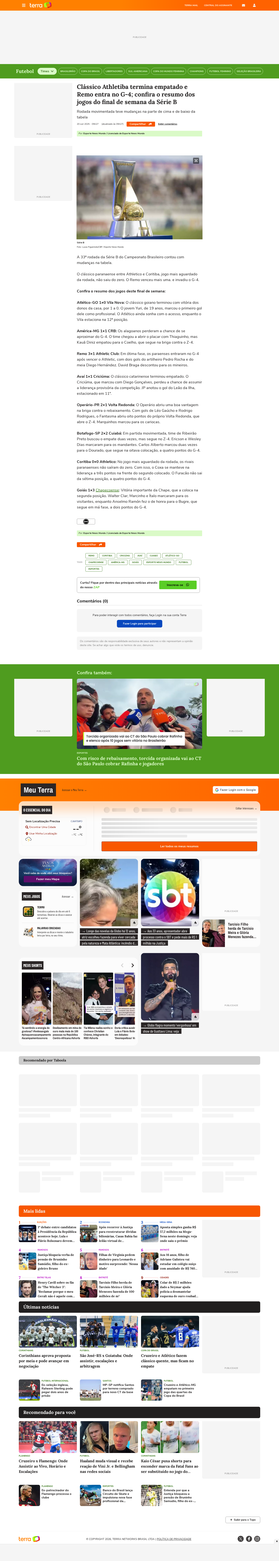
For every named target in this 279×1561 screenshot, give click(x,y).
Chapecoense (107, 490)
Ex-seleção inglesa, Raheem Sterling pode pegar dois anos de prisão (57, 1390)
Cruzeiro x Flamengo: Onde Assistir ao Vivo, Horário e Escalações (43, 1466)
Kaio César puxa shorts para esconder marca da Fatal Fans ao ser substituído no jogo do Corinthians (169, 1466)
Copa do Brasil (150, 1350)
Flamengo (24, 1455)
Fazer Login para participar (139, 623)
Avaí (139, 555)
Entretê (164, 1249)
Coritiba (107, 555)
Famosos (43, 1249)
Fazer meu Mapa (47, 879)
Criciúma (125, 555)
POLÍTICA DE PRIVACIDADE (174, 1539)
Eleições (41, 1222)
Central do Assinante (218, 5)
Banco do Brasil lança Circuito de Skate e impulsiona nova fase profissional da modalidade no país (118, 1496)
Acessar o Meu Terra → (74, 790)
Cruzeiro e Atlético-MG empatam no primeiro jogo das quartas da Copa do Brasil (180, 1390)
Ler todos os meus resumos (179, 846)
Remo (91, 555)
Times (45, 71)
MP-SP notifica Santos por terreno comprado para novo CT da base (118, 1388)
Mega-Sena (166, 1222)
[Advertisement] (231, 1390)
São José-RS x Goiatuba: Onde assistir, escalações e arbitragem (106, 1360)
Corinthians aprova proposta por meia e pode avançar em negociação (45, 1360)
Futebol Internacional (55, 1380)
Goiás (135, 562)
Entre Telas (44, 1277)
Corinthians (26, 1350)
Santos (107, 1380)
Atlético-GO (172, 555)
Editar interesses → (246, 808)
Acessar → (68, 896)
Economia (104, 1222)
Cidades (164, 1277)
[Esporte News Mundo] (86, 521)
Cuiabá (154, 555)
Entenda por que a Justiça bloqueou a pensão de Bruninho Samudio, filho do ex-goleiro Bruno (179, 1496)
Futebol (183, 562)
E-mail (243, 5)
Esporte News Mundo (158, 562)
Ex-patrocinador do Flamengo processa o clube (56, 1494)
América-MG (118, 562)
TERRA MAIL (191, 5)
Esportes (93, 569)
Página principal (41, 5)
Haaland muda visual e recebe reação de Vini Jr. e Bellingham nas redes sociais (107, 1466)
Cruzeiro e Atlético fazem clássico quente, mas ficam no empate (167, 1360)
